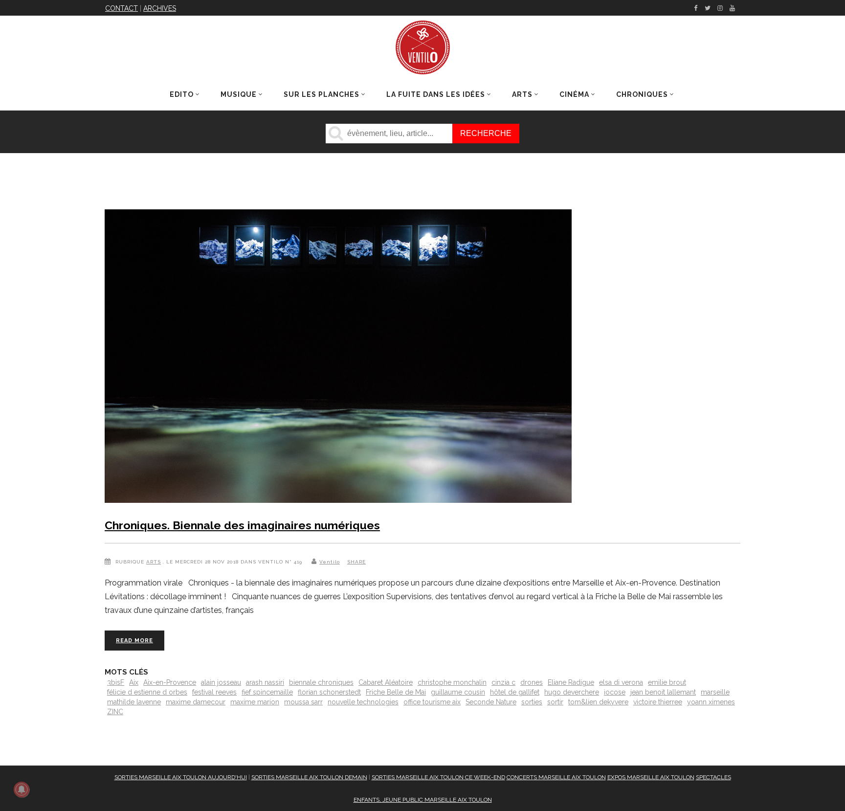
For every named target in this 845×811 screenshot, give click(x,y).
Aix (133, 682)
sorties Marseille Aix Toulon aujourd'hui (180, 777)
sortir (555, 702)
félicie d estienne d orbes (147, 692)
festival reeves (214, 692)
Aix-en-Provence (169, 682)
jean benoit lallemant (663, 692)
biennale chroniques (321, 682)
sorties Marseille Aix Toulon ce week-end (438, 777)
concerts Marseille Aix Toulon (556, 777)
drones (531, 682)
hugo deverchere (571, 692)
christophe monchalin (452, 682)
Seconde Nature (491, 702)
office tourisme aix (432, 702)
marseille (715, 692)
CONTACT (121, 8)
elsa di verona (621, 682)
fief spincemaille (267, 692)
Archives (159, 8)
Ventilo (329, 561)
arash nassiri (265, 682)
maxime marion (254, 702)
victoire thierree (657, 702)
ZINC (115, 712)
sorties (531, 702)
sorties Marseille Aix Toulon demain (309, 777)
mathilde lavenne (134, 702)
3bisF (115, 682)
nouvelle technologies (363, 702)
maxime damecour (195, 702)
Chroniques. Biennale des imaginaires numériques (242, 525)
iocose (614, 692)
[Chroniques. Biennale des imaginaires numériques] (338, 358)
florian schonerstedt (329, 692)
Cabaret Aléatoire (385, 682)
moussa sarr (303, 702)
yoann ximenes (711, 702)
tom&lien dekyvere (598, 702)
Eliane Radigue (571, 682)
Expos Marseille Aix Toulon (650, 777)
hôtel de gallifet (514, 692)
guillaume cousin (458, 692)
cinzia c (503, 682)
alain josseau (221, 682)
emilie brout (667, 682)
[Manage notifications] (21, 789)
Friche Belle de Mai (396, 692)
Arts (153, 561)
